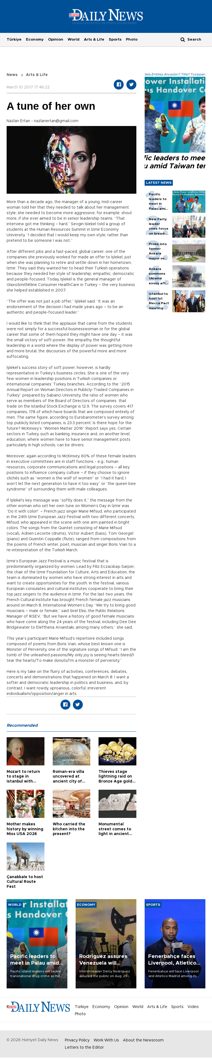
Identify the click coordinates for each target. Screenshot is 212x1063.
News (12, 75)
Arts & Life (94, 39)
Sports (115, 39)
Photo (131, 39)
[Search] (183, 39)
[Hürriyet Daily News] (106, 16)
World (74, 39)
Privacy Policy (77, 1040)
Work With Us (106, 1040)
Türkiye (14, 39)
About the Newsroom (143, 1040)
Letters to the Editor (84, 1047)
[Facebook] (119, 85)
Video (193, 1007)
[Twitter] (131, 85)
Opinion (55, 39)
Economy (35, 39)
